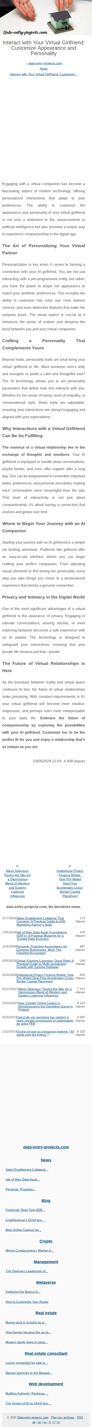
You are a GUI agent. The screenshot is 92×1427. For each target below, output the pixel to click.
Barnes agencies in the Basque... (29, 1373)
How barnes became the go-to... (28, 1332)
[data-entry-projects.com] (46, 17)
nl (58, 1422)
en (39, 1422)
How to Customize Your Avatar (27, 1302)
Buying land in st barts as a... (26, 1322)
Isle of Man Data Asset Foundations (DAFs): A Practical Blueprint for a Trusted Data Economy (42, 935)
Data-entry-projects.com (32, 1417)
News (44, 68)
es (45, 1422)
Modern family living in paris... (27, 1342)
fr (50, 1422)
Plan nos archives (62, 1417)
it (54, 1422)
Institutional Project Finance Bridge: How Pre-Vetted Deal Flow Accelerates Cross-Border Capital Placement (69, 883)
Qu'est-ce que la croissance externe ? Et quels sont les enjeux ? (45, 1033)
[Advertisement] (46, 125)
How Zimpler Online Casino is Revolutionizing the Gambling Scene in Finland (45, 1006)
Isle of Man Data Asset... (23, 1179)
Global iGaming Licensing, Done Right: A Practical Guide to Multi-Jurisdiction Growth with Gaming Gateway (45, 964)
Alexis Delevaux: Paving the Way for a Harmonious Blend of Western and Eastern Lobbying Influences (17, 883)
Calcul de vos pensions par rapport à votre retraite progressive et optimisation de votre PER (45, 1020)
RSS (80, 1417)
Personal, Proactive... (21, 1189)
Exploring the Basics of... (23, 1291)
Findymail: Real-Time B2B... (25, 1210)
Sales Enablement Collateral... (27, 1169)
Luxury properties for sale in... (27, 1362)
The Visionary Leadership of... (27, 1271)
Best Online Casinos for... (23, 1230)
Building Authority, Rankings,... (27, 1393)
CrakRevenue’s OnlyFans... (25, 1220)
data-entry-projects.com (45, 63)
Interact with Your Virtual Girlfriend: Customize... (43, 74)
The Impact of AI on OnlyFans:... (28, 1403)
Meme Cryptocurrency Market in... (30, 1250)
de (34, 1422)
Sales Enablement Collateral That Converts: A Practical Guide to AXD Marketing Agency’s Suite (41, 921)
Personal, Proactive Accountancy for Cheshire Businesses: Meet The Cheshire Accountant (41, 949)
